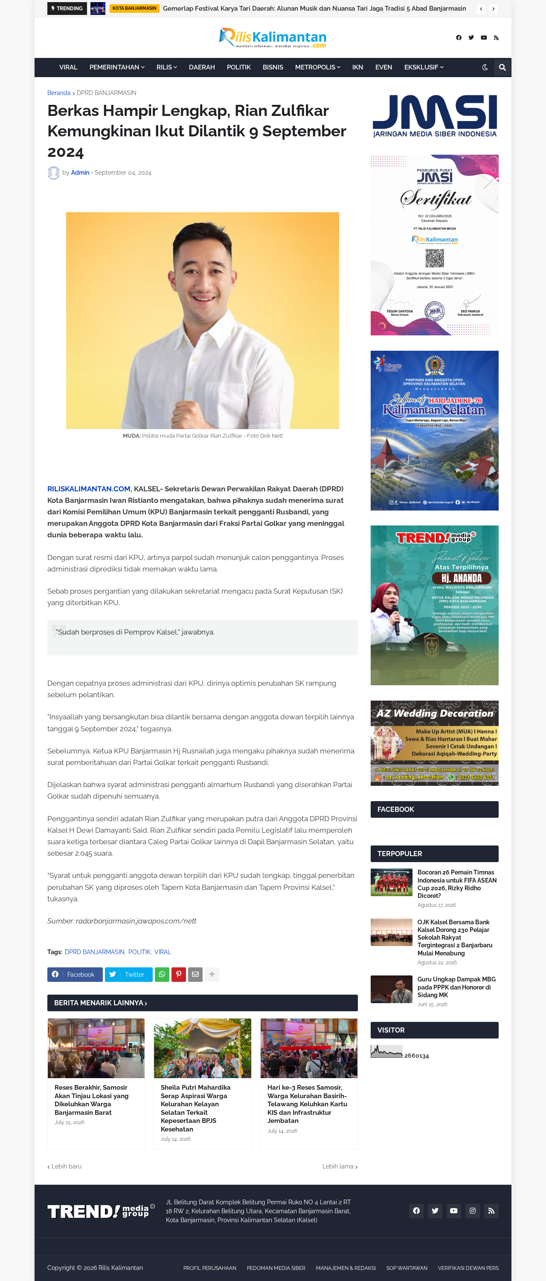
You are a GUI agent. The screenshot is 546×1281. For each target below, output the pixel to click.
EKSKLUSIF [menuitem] (421, 67)
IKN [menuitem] (357, 67)
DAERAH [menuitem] (202, 67)
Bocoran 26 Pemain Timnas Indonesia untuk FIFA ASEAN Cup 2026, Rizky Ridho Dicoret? (457, 884)
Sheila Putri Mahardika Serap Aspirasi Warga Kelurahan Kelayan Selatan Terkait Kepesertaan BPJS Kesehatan (196, 1108)
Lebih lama (338, 1166)
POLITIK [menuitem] (239, 67)
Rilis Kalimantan (121, 1267)
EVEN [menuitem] (383, 67)
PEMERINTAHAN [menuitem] (114, 67)
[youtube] (484, 37)
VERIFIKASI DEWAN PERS (468, 1268)
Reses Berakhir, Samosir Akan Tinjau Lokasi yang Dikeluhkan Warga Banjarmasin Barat (92, 1100)
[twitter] (471, 37)
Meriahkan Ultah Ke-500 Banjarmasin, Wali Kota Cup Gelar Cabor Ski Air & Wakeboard (293, 8)
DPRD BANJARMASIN (106, 93)
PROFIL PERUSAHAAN (209, 1268)
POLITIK (139, 952)
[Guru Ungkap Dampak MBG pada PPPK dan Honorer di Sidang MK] (391, 989)
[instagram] (472, 1211)
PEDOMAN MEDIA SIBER (276, 1268)
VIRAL (162, 952)
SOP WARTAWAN (406, 1268)
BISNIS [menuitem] (273, 67)
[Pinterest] (178, 974)
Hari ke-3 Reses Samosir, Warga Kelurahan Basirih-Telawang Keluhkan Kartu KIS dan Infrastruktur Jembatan (307, 1104)
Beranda (59, 93)
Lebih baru (66, 1166)
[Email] (195, 974)
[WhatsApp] (162, 974)
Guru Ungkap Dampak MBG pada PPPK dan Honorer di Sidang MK (457, 987)
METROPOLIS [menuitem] (315, 67)
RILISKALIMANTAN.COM (89, 489)
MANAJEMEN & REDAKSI (346, 1268)
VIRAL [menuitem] (68, 67)
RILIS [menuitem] (164, 67)
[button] (481, 9)
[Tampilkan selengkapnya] (212, 974)
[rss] (496, 37)
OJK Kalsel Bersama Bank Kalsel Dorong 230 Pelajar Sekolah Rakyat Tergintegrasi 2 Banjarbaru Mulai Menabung (455, 938)
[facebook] (459, 37)
